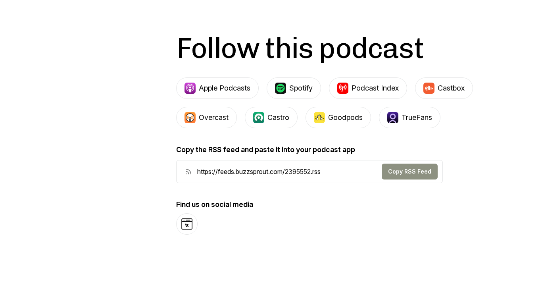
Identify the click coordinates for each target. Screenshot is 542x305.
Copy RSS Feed (409, 171)
